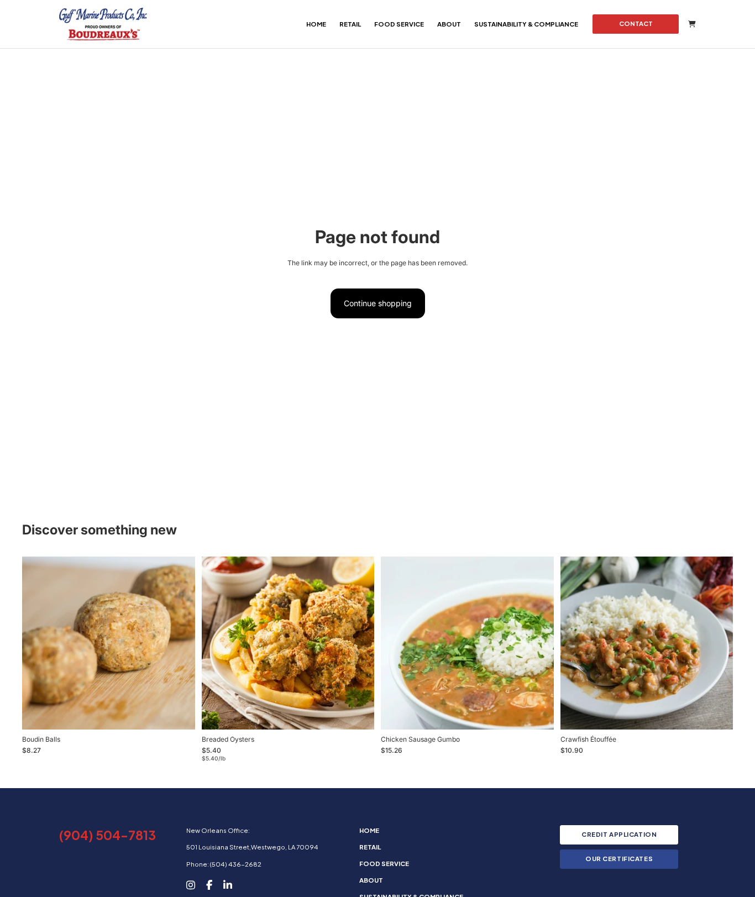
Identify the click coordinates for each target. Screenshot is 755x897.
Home (316, 24)
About (449, 24)
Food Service (399, 24)
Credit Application (619, 834)
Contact (636, 23)
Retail (350, 24)
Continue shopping (378, 303)
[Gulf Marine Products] (103, 24)
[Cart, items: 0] (692, 24)
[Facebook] (209, 884)
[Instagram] (190, 884)
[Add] (178, 708)
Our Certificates (619, 858)
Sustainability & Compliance (526, 24)
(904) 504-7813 (107, 835)
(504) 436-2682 (235, 864)
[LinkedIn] (227, 884)
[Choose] (357, 712)
